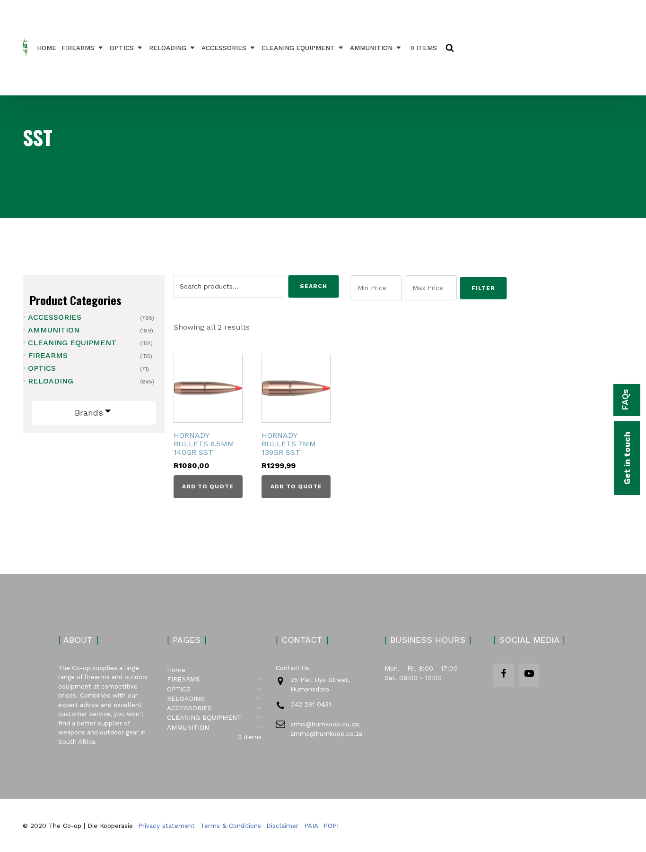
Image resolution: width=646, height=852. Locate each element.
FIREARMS (78, 47)
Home (46, 47)
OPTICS (122, 47)
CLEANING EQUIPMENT (298, 47)
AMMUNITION (371, 47)
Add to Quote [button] (208, 486)
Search (313, 286)
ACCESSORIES (223, 47)
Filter (483, 288)
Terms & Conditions (231, 825)
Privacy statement (166, 825)
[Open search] (450, 47)
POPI (331, 825)
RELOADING (167, 47)
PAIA (311, 825)
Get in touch (627, 458)
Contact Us (292, 668)
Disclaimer (282, 825)
